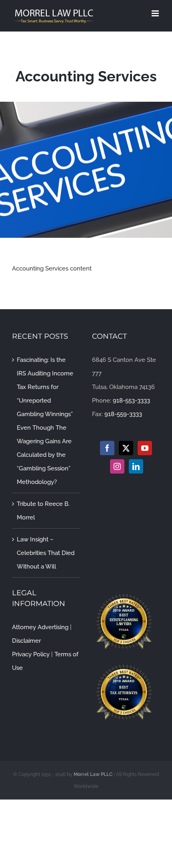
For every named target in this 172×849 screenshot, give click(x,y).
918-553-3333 (131, 400)
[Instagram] (117, 466)
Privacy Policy (31, 654)
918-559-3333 (123, 414)
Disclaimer (26, 640)
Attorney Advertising (40, 627)
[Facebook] (107, 448)
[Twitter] (126, 448)
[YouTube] (145, 448)
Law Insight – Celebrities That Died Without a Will (45, 553)
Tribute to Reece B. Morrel (43, 510)
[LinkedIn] (136, 466)
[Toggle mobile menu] (156, 13)
